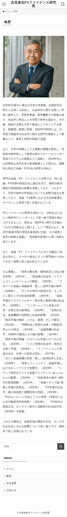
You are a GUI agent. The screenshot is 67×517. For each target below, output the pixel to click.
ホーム (10, 469)
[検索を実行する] (60, 446)
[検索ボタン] (63, 4)
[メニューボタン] (4, 4)
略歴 (8, 476)
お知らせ (11, 490)
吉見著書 (11, 483)
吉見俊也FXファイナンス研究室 (33, 4)
